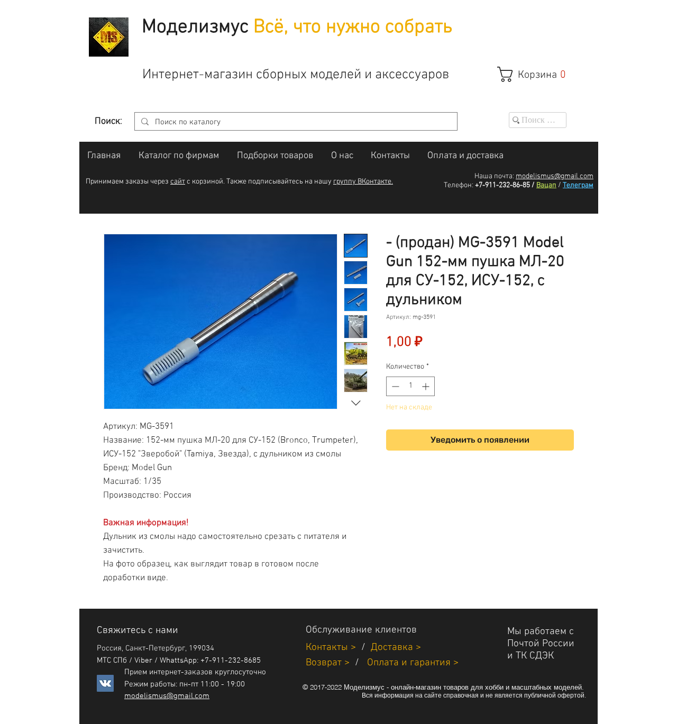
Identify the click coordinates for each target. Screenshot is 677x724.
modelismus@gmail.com (554, 176)
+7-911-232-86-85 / (504, 185)
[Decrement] (394, 386)
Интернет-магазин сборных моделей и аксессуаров (295, 75)
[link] (537, 74)
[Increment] (426, 386)
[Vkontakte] (105, 683)
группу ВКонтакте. (363, 181)
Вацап (546, 185)
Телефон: (458, 185)
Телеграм (578, 185)
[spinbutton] (410, 386)
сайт (177, 181)
